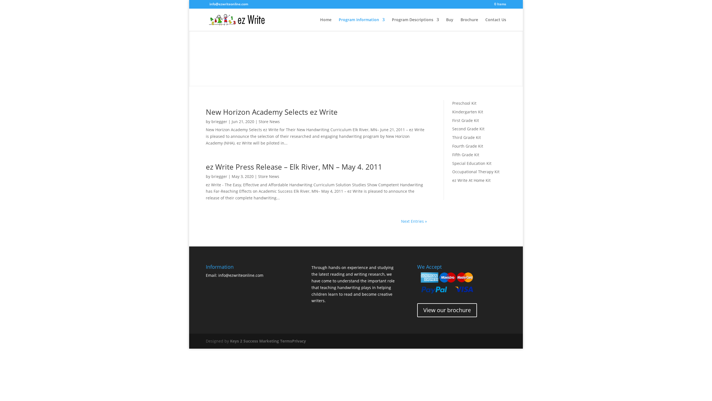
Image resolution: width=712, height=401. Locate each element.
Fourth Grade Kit (467, 146)
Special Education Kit (471, 163)
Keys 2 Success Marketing (254, 341)
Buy (449, 20)
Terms (286, 341)
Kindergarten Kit (467, 111)
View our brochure (447, 310)
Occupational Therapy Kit (476, 171)
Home (326, 20)
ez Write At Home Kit (471, 180)
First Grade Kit (465, 120)
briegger (219, 121)
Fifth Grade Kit (465, 154)
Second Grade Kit (468, 128)
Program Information (359, 20)
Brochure (469, 20)
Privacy (299, 341)
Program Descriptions (412, 20)
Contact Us (495, 20)
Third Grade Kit (466, 137)
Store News (269, 121)
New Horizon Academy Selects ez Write (272, 112)
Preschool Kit (464, 103)
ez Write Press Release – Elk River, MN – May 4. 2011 (294, 167)
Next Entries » (414, 221)
